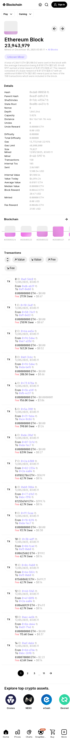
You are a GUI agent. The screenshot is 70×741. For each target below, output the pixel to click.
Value (21, 259)
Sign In (61, 4)
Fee (53, 259)
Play (5, 14)
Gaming (23, 14)
